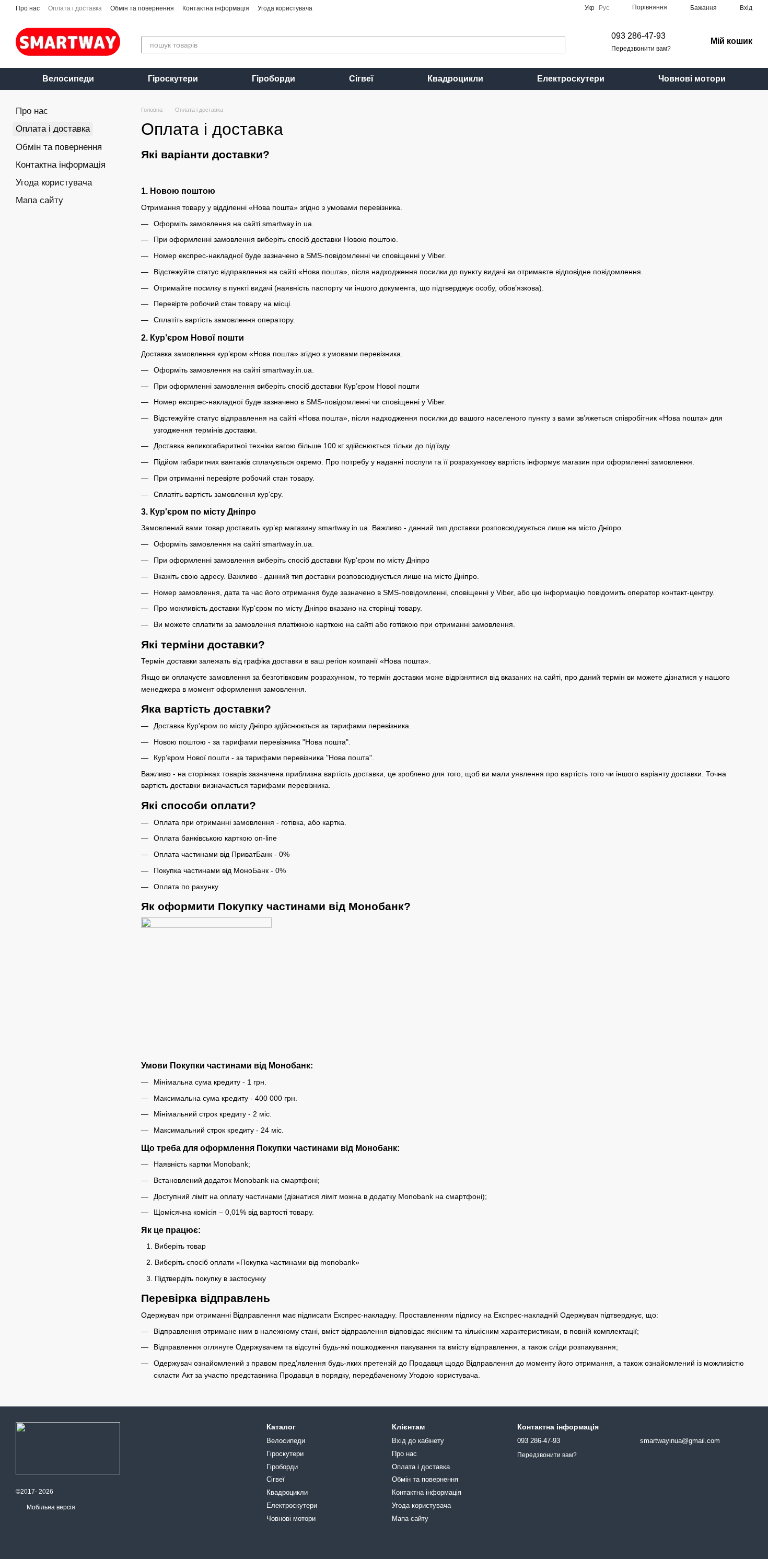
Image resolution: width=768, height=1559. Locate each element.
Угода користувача (285, 8)
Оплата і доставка (75, 8)
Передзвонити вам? (641, 48)
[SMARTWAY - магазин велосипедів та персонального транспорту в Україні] (68, 1447)
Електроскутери (570, 78)
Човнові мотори (692, 78)
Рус (604, 8)
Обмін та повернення (142, 8)
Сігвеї (361, 78)
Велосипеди (68, 78)
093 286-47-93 (638, 35)
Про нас (28, 8)
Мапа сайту (39, 200)
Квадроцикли (455, 78)
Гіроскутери (173, 78)
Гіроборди (273, 78)
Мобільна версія (50, 1507)
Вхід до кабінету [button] (418, 1441)
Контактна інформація (215, 8)
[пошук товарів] (557, 45)
